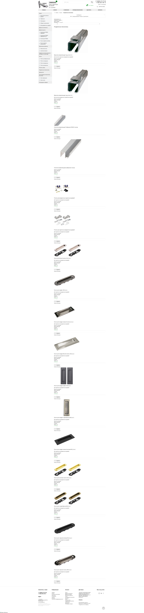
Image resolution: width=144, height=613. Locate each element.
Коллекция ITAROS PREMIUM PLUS (44, 36)
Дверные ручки (42, 30)
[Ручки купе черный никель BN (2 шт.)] (65, 559)
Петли (40, 56)
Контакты (100, 9)
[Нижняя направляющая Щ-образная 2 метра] (67, 152)
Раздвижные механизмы (44, 69)
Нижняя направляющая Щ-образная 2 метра (64, 167)
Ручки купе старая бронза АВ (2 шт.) (62, 506)
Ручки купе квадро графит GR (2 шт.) (62, 385)
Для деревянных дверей (45, 25)
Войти (99, 4)
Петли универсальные (45, 58)
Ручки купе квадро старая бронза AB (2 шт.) (64, 417)
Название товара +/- (58, 20)
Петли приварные (44, 63)
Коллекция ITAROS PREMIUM (44, 33)
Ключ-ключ (42, 80)
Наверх (103, 608)
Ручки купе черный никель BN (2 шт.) (62, 569)
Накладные (42, 21)
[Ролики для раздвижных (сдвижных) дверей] (62, 188)
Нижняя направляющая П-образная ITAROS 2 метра (66, 127)
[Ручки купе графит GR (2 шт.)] (64, 280)
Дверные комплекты (43, 27)
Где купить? (54, 595)
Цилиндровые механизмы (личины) (44, 75)
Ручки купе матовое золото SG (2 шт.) (62, 477)
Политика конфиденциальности (57, 599)
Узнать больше (57, 68)
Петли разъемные (44, 65)
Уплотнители (67, 601)
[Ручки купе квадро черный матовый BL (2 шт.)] (64, 439)
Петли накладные (44, 60)
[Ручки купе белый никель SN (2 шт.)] (67, 250)
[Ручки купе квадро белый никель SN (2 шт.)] (66, 343)
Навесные (42, 18)
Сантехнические (43, 50)
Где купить (89, 9)
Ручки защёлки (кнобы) (45, 40)
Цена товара (56, 21)
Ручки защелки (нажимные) (43, 43)
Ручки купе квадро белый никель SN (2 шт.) (64, 353)
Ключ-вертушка (43, 77)
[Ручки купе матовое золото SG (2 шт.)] (67, 469)
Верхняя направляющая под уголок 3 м (63, 95)
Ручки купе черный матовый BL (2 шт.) (63, 538)
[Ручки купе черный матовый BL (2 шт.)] (64, 528)
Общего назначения (44, 23)
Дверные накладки (68, 594)
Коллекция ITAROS (44, 38)
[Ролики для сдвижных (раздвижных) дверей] (62, 219)
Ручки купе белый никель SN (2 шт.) (62, 258)
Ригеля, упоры (42, 67)
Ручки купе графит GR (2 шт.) (60, 290)
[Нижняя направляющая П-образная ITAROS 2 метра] (62, 117)
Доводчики (41, 72)
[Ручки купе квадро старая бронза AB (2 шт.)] (66, 407)
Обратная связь (102, 6)
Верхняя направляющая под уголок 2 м (63, 55)
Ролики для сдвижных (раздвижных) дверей (64, 229)
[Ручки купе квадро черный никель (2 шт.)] (64, 312)
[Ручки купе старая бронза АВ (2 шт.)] (67, 498)
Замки (40, 13)
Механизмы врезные (43, 46)
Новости (53, 597)
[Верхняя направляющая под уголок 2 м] (77, 40)
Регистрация (103, 4)
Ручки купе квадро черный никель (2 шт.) (63, 322)
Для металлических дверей (44, 16)
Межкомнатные (43, 48)
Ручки (66, 592)
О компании (66, 9)
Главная (44, 9)
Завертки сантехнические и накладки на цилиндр (45, 53)
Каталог (55, 9)
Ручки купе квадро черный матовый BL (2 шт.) (64, 449)
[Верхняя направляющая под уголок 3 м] (77, 81)
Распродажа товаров (43, 82)
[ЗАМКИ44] (101, 593)
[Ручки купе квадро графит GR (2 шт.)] (66, 375)
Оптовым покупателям (78, 9)
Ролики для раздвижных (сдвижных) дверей (64, 198)
